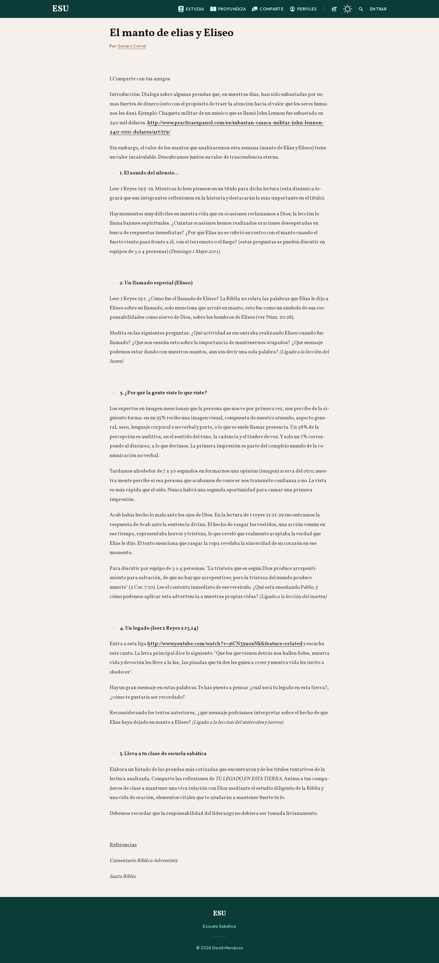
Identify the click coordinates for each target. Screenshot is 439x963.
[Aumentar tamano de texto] (334, 9)
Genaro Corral (131, 46)
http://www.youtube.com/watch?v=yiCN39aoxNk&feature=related (225, 643)
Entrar (378, 9)
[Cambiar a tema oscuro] (347, 8)
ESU (60, 9)
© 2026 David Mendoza (219, 947)
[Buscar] (361, 9)
